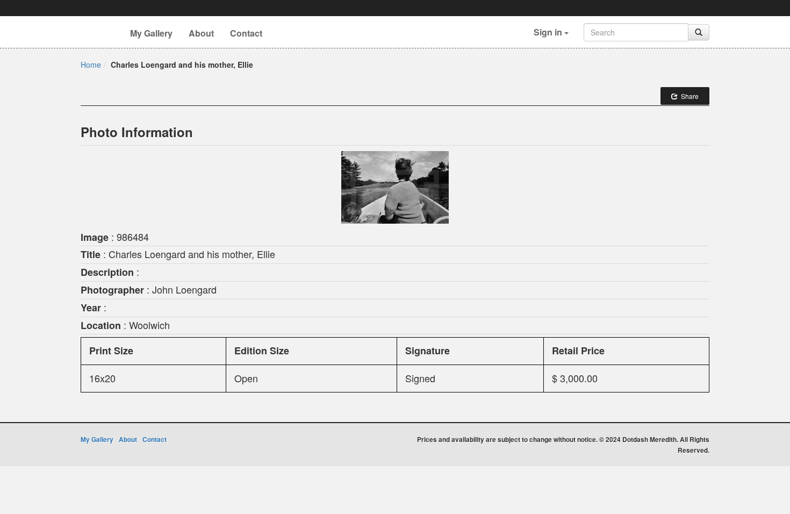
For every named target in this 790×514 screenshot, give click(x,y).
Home (91, 64)
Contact (246, 33)
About (201, 33)
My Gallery (151, 33)
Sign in (549, 32)
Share (688, 96)
